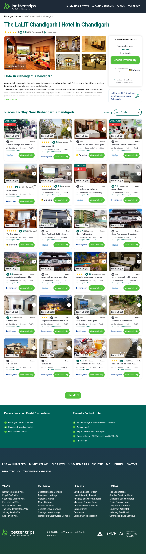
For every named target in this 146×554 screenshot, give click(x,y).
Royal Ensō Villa (10, 495)
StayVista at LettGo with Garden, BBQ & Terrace (55, 321)
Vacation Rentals (103, 6)
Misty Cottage (45, 502)
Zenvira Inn (46, 363)
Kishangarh (48, 16)
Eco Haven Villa (10, 516)
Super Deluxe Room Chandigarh (90, 144)
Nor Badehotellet (118, 492)
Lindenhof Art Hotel (119, 509)
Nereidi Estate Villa (11, 505)
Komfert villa (11, 320)
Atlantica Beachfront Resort (87, 499)
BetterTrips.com (64, 532)
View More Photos (16, 66)
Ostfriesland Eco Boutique (122, 516)
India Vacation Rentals (18, 431)
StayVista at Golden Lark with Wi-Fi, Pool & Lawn (89, 278)
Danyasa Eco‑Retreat (120, 505)
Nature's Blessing (84, 234)
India (26, 16)
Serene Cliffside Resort (85, 516)
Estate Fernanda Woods (121, 320)
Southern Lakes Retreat (85, 492)
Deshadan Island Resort (86, 505)
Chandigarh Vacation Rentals (21, 427)
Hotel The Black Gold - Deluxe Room (124, 278)
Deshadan (79, 512)
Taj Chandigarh (13, 234)
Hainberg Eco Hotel (119, 512)
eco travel (134, 6)
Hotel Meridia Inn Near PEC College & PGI (88, 365)
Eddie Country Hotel (119, 502)
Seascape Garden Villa (13, 499)
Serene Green (80, 509)
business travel (39, 464)
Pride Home (11, 190)
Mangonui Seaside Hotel (122, 499)
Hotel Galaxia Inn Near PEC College (123, 365)
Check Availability (125, 60)
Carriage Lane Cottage (49, 512)
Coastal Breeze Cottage (50, 492)
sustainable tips (78, 464)
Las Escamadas (46, 505)
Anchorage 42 (47, 146)
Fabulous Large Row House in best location (19, 145)
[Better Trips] (22, 533)
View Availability (26, 155)
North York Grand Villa (13, 492)
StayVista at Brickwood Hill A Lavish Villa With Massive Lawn (20, 278)
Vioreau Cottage (46, 499)
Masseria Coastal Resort (86, 502)
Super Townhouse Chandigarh (124, 234)
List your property (14, 464)
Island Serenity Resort (85, 495)
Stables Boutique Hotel (121, 495)
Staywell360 (116, 189)
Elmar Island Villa (10, 502)
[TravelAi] (111, 533)
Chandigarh (35, 16)
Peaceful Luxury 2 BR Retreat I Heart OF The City (124, 145)
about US (97, 464)
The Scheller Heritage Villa (15, 509)
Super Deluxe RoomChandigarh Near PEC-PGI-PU (55, 278)
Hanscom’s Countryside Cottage (54, 516)
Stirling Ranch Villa (11, 512)
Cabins (120, 6)
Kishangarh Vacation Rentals (20, 422)
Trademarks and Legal (37, 471)
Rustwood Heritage (47, 495)
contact (131, 464)
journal (118, 464)
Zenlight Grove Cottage (49, 509)
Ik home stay (11, 363)
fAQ (108, 464)
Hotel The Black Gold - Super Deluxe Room (54, 235)
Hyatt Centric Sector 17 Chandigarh (51, 190)
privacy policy (11, 471)
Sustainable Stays (77, 6)
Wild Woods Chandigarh (86, 320)
